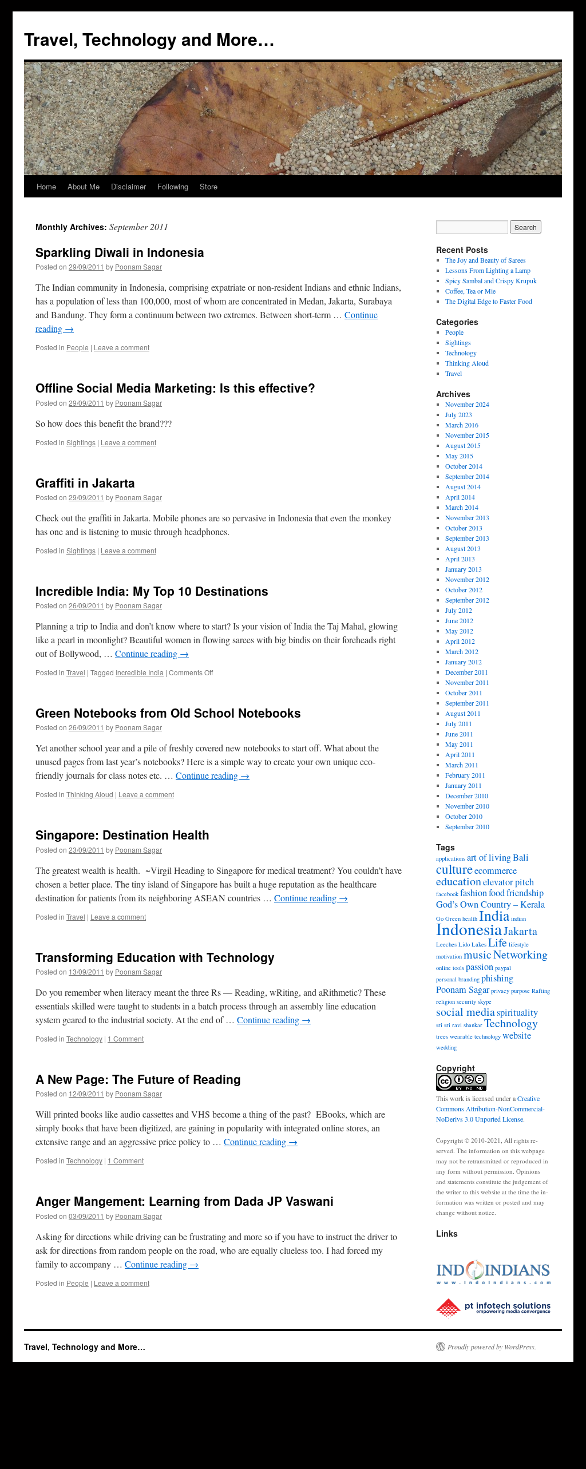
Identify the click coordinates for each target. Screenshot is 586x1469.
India (494, 915)
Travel (75, 672)
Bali (521, 857)
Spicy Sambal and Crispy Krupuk (491, 280)
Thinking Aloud (89, 794)
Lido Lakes (472, 944)
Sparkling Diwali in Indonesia (119, 251)
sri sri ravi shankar (459, 1025)
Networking (520, 954)
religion (445, 1001)
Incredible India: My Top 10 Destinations (151, 590)
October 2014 (463, 465)
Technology (84, 1038)
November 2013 (467, 517)
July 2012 (458, 610)
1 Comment (126, 1038)
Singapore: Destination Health (122, 834)
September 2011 (467, 702)
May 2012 (459, 630)
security (466, 1001)
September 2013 (467, 538)
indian (518, 918)
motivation (449, 956)
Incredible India (140, 672)
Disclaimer (128, 186)
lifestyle (519, 944)
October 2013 (463, 527)
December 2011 (466, 671)
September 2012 (467, 599)
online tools (450, 968)
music (478, 954)
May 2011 (459, 744)
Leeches (446, 944)
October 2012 (463, 589)
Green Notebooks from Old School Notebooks (168, 712)
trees (442, 1036)
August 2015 (463, 445)
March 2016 (461, 424)
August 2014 (463, 486)
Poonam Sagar (138, 266)
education (458, 881)
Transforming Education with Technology (155, 956)
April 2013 (460, 558)
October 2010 (463, 816)
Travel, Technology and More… (149, 38)
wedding (446, 1047)
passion (479, 966)
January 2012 (463, 661)
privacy (500, 991)
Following (172, 186)
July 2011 (458, 723)
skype (485, 1001)
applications (450, 858)
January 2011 (463, 785)
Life (497, 942)
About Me (84, 186)
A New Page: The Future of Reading (138, 1078)
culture (454, 868)
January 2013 (463, 568)
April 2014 (460, 496)
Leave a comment (121, 347)
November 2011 (467, 682)
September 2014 (467, 476)
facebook (447, 894)
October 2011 (463, 692)
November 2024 (467, 404)
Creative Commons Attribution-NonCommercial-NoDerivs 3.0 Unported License (490, 1108)
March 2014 (461, 507)
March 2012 (461, 651)
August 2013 (463, 548)
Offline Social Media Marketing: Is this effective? (175, 387)
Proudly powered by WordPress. (492, 1346)
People (77, 347)
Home (46, 186)
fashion (473, 892)
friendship (525, 892)
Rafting (541, 991)
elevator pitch (508, 882)
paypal (503, 968)
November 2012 (467, 579)
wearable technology (475, 1036)
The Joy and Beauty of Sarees (485, 259)
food (497, 892)
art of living (489, 857)
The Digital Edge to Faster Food (488, 301)
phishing (497, 978)
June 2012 (459, 620)
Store (208, 186)
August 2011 (463, 713)
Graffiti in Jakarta (85, 482)
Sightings (81, 442)
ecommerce (495, 870)
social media (465, 1011)
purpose (520, 991)
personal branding (458, 979)
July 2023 (458, 414)
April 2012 (460, 641)
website (516, 1035)
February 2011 (465, 774)
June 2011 (459, 733)
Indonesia (469, 928)
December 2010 (466, 795)
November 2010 (467, 805)
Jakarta (520, 931)
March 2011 (461, 764)
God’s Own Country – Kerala (490, 904)
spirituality (517, 1012)
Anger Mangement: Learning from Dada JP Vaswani (184, 1200)
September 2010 (467, 826)
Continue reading (152, 653)
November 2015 (467, 434)
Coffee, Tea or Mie (470, 290)
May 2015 (459, 455)
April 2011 (460, 754)
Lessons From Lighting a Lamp (487, 270)
